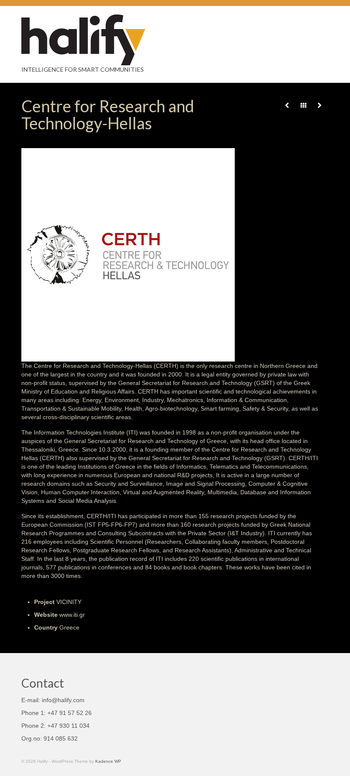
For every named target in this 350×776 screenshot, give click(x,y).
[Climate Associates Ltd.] (319, 105)
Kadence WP (108, 761)
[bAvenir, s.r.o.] (287, 105)
